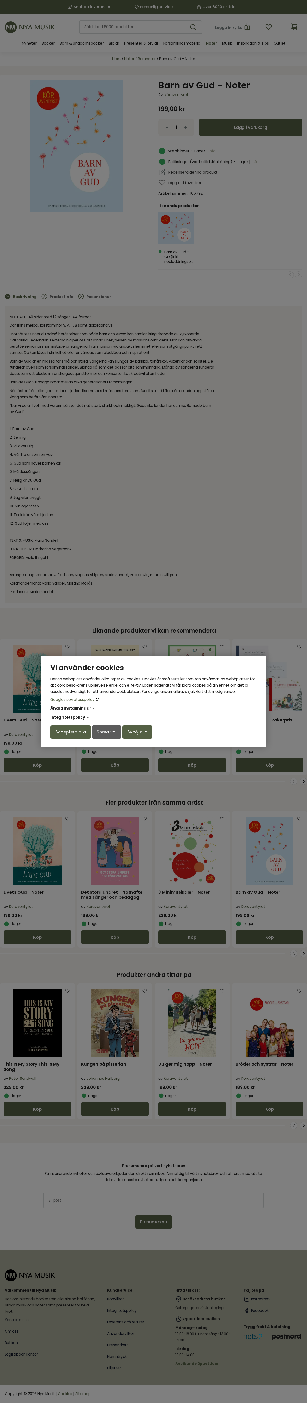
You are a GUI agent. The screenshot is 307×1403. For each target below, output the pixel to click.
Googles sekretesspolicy (72, 699)
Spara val (107, 732)
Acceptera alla (70, 732)
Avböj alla (137, 732)
